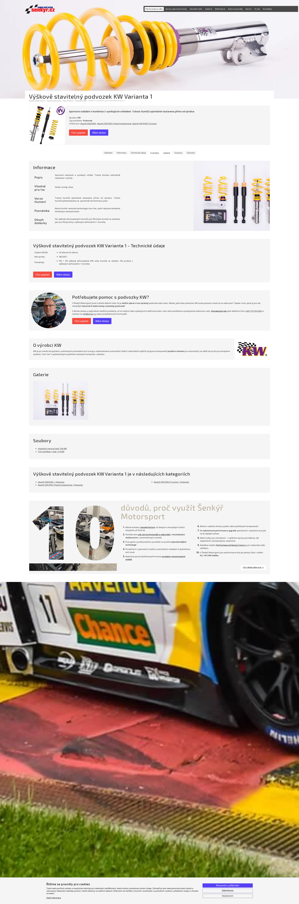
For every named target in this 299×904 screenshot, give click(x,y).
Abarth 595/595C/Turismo (144, 123)
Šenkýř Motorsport (37, 100)
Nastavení (227, 895)
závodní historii (147, 527)
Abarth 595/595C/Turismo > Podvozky (171, 482)
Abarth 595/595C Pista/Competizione (114, 123)
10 (73, 531)
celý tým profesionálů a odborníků (154, 534)
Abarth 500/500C (88, 123)
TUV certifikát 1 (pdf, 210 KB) (51, 451)
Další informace (53, 897)
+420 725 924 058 (253, 311)
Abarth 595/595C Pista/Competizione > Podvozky (60, 485)
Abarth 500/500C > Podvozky (51, 482)
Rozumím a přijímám (227, 885)
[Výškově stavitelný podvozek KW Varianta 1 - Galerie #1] (60, 400)
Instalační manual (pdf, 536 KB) (52, 448)
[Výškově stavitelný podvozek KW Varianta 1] (47, 125)
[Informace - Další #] (232, 196)
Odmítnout (227, 890)
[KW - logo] (252, 349)
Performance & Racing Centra (230, 545)
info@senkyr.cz (89, 314)
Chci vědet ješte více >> (253, 567)
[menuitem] (154, 9)
